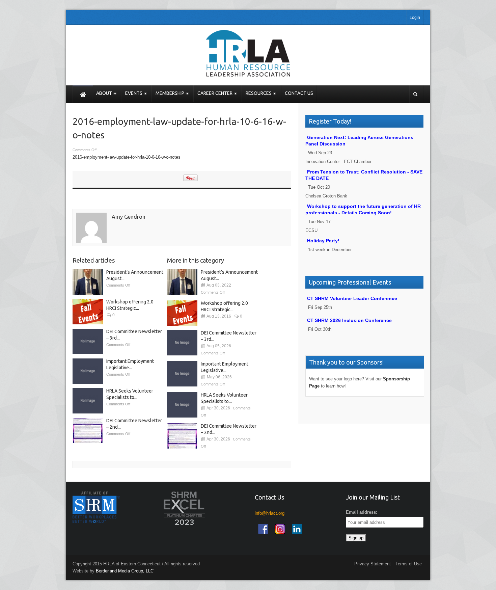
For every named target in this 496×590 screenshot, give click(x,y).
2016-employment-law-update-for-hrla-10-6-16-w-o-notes (127, 157)
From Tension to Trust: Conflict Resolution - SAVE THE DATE (363, 175)
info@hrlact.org (269, 513)
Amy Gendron (128, 217)
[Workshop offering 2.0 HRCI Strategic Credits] (88, 311)
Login (415, 17)
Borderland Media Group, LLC (125, 570)
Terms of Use (408, 563)
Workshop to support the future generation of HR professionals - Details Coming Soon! (363, 209)
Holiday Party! (323, 240)
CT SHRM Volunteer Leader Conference (352, 298)
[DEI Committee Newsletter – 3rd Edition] (88, 341)
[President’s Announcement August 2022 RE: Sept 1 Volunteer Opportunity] (88, 282)
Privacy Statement (372, 563)
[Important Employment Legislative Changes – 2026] (88, 371)
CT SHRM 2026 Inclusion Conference (349, 320)
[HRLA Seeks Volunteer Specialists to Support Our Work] (88, 400)
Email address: (361, 512)
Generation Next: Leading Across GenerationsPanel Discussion (359, 140)
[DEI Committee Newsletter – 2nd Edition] (88, 430)
